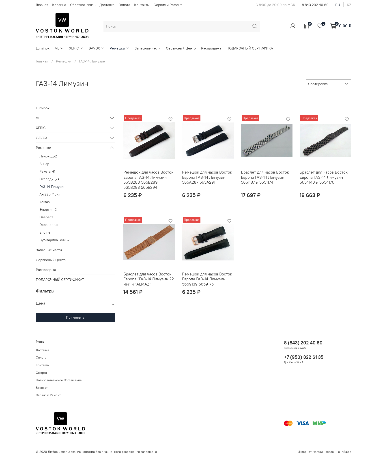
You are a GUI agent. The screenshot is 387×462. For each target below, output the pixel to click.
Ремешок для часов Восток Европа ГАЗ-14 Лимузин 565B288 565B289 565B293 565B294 (148, 180)
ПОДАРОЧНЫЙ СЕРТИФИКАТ (251, 48)
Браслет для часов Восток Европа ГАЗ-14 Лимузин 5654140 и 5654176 (324, 177)
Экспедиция (49, 179)
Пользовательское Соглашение (59, 380)
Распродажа (211, 48)
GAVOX (94, 48)
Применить (75, 317)
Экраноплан (49, 224)
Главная (42, 4)
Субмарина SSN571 (55, 240)
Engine (44, 232)
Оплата (124, 4)
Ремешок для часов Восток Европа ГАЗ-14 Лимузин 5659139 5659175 (207, 279)
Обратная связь (82, 4)
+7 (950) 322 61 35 (303, 357)
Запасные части (148, 48)
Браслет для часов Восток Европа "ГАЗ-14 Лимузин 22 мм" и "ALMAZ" (148, 279)
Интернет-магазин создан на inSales (324, 452)
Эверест (46, 217)
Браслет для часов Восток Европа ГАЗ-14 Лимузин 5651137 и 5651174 (265, 177)
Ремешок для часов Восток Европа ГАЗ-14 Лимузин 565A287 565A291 (207, 177)
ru (337, 4)
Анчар (44, 163)
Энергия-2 (48, 209)
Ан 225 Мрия (49, 194)
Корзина (59, 4)
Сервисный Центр (181, 48)
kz (349, 4)
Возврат (41, 388)
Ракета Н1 (47, 171)
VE (57, 48)
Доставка (106, 4)
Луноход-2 (48, 156)
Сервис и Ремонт (168, 4)
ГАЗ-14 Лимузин (52, 186)
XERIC (74, 48)
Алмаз (44, 202)
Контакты (142, 4)
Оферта (41, 373)
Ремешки (117, 48)
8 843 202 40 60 (315, 4)
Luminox (42, 48)
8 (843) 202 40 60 (303, 343)
